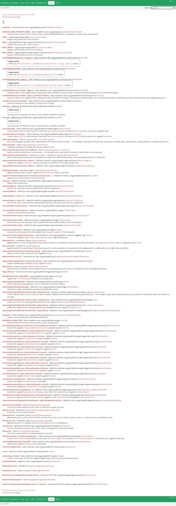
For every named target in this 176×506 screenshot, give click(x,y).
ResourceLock (67, 181)
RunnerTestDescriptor (99, 484)
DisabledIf (58, 106)
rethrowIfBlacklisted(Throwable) (16, 441)
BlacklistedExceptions (82, 441)
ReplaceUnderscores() (11, 256)
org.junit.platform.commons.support (40, 139)
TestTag (64, 320)
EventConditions (64, 129)
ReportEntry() (8, 272)
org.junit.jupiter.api (39, 240)
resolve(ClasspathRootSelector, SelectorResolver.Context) (27, 331)
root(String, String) (10, 456)
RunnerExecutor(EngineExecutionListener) (20, 475)
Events (66, 282)
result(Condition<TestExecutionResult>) (19, 436)
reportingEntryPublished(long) (15, 287)
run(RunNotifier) (9, 461)
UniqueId (59, 230)
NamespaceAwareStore (65, 191)
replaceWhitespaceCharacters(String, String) (22, 261)
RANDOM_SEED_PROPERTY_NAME (16, 32)
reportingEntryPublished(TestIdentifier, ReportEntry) (25, 305)
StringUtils (88, 251)
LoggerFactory (86, 235)
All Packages (16, 17)
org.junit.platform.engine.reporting (34, 266)
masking (75, 92)
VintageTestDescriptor (72, 225)
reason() (6, 106)
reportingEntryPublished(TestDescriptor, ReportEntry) (25, 292)
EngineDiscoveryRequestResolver (94, 390)
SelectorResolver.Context (86, 379)
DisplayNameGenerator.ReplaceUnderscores (71, 256)
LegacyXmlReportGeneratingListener (106, 310)
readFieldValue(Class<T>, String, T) (17, 58)
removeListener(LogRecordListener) (18, 235)
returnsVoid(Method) (11, 447)
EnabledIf (58, 117)
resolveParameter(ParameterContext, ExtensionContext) (27, 395)
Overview (5, 3)
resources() (7, 426)
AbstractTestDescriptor (85, 206)
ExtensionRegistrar (84, 160)
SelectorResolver (113, 325)
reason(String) (8, 129)
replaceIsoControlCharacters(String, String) (21, 251)
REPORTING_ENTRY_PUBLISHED (15, 276)
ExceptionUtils (76, 101)
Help (58, 3)
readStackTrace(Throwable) (14, 101)
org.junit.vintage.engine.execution (37, 470)
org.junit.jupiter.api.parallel (40, 405)
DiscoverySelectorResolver (111, 400)
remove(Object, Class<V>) (13, 200)
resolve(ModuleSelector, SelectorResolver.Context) (24, 357)
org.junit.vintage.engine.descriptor (41, 466)
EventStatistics (73, 287)
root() (4, 451)
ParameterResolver (99, 395)
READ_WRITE (7, 47)
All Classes (5, 8)
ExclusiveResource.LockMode (54, 42)
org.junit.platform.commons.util (35, 145)
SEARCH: (147, 8)
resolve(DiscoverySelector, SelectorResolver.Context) (25, 384)
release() (6, 181)
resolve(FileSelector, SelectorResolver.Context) (22, 347)
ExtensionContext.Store (65, 186)
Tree (32, 3)
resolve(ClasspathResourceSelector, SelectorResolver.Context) (29, 325)
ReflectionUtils (82, 58)
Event (95, 300)
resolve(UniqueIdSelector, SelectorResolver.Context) (25, 368)
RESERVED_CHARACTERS (12, 320)
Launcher (94, 176)
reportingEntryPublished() (13, 282)
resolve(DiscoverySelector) (14, 379)
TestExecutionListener (95, 305)
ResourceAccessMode (37, 37)
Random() (6, 27)
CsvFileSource (65, 426)
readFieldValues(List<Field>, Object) (17, 90)
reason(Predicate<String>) (14, 134)
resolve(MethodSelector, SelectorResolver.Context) (24, 352)
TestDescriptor (70, 210)
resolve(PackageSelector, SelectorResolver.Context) (25, 363)
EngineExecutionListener (95, 292)
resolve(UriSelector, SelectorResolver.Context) (22, 373)
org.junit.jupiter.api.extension (67, 155)
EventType (58, 276)
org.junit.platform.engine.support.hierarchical (42, 410)
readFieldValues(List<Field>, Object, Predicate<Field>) (25, 95)
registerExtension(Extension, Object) (18, 160)
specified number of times (105, 243)
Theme (51, 451)
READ (4, 37)
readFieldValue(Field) (11, 68)
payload (60, 131)
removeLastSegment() (12, 230)
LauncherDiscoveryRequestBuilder (67, 315)
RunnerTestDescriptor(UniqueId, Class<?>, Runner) (24, 484)
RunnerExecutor (89, 475)
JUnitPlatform (55, 461)
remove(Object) (9, 186)
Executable (40, 155)
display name (136, 243)
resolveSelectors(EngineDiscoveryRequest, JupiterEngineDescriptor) (31, 400)
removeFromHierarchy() (12, 215)
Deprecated (41, 3)
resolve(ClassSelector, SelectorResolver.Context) (23, 336)
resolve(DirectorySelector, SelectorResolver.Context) (25, 341)
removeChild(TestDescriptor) (15, 206)
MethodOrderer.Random (53, 27)
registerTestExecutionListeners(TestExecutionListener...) (27, 176)
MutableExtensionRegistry (84, 166)
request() (6, 315)
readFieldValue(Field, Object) (14, 79)
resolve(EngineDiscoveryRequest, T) (18, 390)
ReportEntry (63, 272)
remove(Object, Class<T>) (13, 196)
